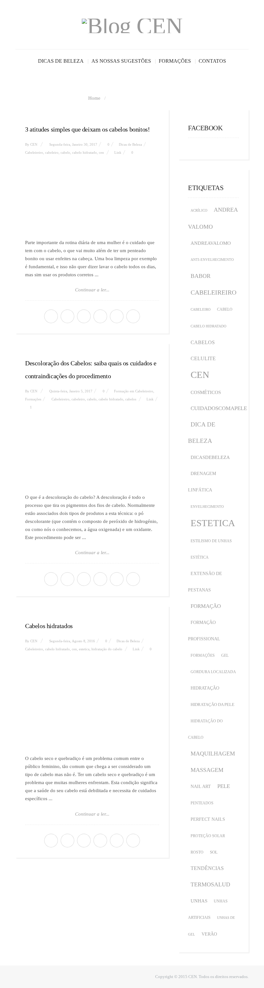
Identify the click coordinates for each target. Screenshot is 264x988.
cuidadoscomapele (219, 408)
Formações (175, 61)
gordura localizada (213, 672)
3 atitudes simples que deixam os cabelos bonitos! (87, 129)
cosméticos (206, 392)
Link (117, 152)
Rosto (197, 852)
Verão (209, 934)
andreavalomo (211, 243)
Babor (201, 276)
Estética (200, 557)
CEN (33, 144)
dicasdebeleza (210, 457)
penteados (202, 803)
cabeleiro (52, 152)
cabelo (65, 152)
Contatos (212, 61)
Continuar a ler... (92, 289)
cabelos (130, 399)
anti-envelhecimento (212, 259)
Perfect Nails (208, 819)
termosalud (210, 884)
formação (206, 606)
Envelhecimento (207, 506)
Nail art (201, 786)
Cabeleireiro (34, 152)
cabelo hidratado (84, 152)
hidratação (205, 688)
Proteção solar (208, 836)
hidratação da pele (212, 704)
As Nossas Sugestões (121, 61)
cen (101, 152)
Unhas (199, 900)
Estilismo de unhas (211, 541)
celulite (203, 358)
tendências (207, 868)
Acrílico (199, 210)
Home (94, 98)
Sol (214, 852)
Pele (223, 786)
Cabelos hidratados (49, 625)
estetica (84, 649)
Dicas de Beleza (61, 61)
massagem (207, 770)
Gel (225, 655)
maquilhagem (213, 753)
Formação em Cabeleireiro (133, 391)
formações (203, 655)
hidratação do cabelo (106, 649)
